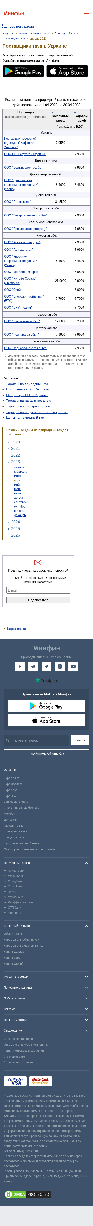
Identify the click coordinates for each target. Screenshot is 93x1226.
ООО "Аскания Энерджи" (22, 242)
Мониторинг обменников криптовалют (30, 849)
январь (19, 467)
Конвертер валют (15, 831)
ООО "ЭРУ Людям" (18, 307)
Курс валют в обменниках (21, 939)
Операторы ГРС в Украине (27, 395)
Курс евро (10, 790)
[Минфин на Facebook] (20, 666)
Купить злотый (14, 963)
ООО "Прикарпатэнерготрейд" (25, 229)
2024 (15, 522)
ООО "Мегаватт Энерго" (21, 272)
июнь (17, 489)
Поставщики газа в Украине (27, 389)
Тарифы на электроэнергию (28, 406)
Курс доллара (13, 784)
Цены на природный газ (25, 417)
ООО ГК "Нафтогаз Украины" (25, 154)
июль (18, 493)
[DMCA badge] (46, 1195)
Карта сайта (16, 629)
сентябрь (20, 502)
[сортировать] (53, 112)
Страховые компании (18, 1062)
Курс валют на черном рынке (23, 945)
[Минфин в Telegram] (33, 666)
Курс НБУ (10, 796)
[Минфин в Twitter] (46, 666)
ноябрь (19, 511)
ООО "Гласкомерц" (17, 201)
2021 (15, 448)
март (17, 476)
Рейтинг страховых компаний (24, 1050)
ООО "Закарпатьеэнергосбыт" (25, 215)
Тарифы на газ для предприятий (31, 400)
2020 (15, 442)
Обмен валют (13, 934)
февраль (20, 471)
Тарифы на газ (13, 825)
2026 (15, 535)
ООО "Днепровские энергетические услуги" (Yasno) (21, 184)
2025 (15, 528)
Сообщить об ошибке (47, 754)
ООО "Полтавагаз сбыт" (21, 334)
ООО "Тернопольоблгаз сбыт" (25, 348)
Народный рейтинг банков (22, 843)
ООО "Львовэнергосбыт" (22, 321)
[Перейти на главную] (14, 14)
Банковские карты (16, 801)
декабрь (20, 515)
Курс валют (11, 778)
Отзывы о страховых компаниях (26, 1044)
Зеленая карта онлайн (19, 1038)
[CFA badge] (65, 1082)
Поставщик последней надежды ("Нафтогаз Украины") (20, 143)
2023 (15, 461)
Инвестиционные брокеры (22, 807)
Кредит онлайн (14, 837)
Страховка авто (14, 1056)
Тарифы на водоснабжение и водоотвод (37, 412)
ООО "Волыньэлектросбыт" (24, 167)
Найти (80, 740)
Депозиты (10, 819)
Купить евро (12, 957)
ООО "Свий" (13, 290)
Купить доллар (14, 951)
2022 (15, 455)
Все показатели (22, 26)
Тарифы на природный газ (27, 384)
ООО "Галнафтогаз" (18, 249)
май (17, 484)
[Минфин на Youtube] (73, 666)
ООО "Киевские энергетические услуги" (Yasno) (21, 261)
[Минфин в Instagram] (60, 666)
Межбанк (10, 813)
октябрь (19, 506)
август (18, 497)
